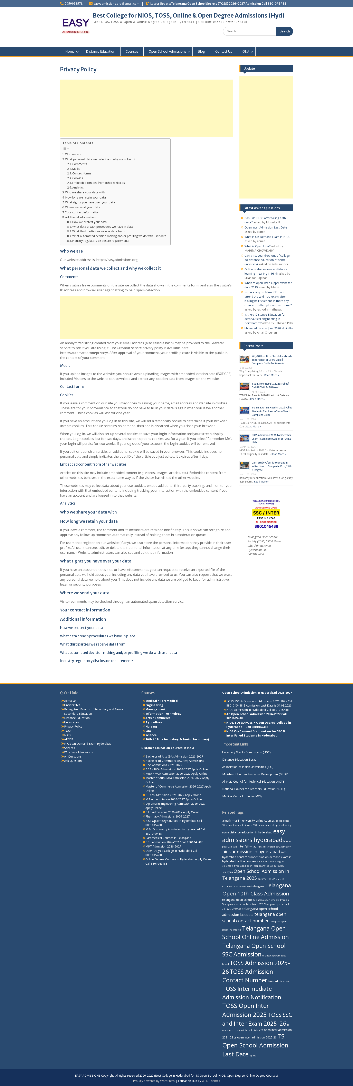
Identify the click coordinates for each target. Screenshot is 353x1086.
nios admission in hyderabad (251, 851)
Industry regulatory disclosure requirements (100, 241)
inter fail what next (250, 846)
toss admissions (278, 981)
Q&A (245, 51)
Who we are (73, 154)
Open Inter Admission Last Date (266, 227)
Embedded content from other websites (98, 183)
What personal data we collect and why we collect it (100, 159)
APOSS (68, 739)
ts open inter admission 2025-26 (255, 1037)
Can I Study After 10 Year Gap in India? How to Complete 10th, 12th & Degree (272, 466)
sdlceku (246, 886)
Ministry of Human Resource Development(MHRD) (255, 774)
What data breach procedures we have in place (103, 227)
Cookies (77, 178)
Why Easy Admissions (78, 752)
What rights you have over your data (90, 202)
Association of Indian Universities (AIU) (247, 767)
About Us (70, 701)
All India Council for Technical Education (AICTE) (253, 781)
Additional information (80, 217)
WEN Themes (211, 1081)
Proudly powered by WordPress (154, 1081)
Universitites (72, 705)
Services (69, 748)
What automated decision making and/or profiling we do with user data (119, 236)
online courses (246, 861)
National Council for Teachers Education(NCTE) (253, 789)
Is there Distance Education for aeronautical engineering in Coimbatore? (265, 319)
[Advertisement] (146, 108)
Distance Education (100, 51)
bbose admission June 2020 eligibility (269, 328)
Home (70, 51)
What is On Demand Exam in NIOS (267, 237)
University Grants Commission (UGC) (246, 752)
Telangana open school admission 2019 (243, 904)
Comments (79, 164)
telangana (258, 886)
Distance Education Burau (239, 759)
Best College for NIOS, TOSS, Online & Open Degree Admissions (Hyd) (189, 15)
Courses (132, 51)
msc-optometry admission (277, 846)
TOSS (67, 731)
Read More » (271, 375)
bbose (279, 820)
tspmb (252, 1055)
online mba (263, 861)
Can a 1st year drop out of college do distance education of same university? (267, 260)
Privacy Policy (73, 726)
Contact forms (81, 173)
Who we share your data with (85, 192)
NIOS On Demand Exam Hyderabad (87, 743)
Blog (201, 51)
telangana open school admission (271, 900)
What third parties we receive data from (98, 231)
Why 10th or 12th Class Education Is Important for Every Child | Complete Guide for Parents (272, 360)
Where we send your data (82, 207)
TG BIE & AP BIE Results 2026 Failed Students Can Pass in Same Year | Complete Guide (272, 411)
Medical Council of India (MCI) (242, 796)
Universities (71, 722)
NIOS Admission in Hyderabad (246, 710)
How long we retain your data (85, 197)
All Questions (73, 756)
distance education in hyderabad (251, 832)
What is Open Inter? (257, 246)
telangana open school (237, 900)
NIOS (67, 735)
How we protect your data (89, 222)
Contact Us (223, 51)
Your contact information (82, 212)
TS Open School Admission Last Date (255, 1045)
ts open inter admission (247, 1030)
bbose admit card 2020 (245, 825)
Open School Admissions (167, 51)
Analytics (78, 187)
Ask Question (73, 761)
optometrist (264, 878)
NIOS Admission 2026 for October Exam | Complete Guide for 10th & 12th (271, 439)
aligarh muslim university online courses (248, 820)
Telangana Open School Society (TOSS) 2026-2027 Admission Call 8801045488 (228, 4)
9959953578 (74, 4)
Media (76, 169)
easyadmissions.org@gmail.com (116, 4)
